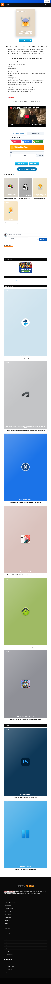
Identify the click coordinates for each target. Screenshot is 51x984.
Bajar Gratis (33, 163)
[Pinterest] (5, 56)
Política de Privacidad (9, 966)
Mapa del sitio (7, 923)
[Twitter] (5, 53)
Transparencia (7, 920)
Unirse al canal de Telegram (28, 169)
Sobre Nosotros (8, 914)
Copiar (41, 155)
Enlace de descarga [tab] (19, 133)
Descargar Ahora (24, 40)
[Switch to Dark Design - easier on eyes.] (45, 4)
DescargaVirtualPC (12, 980)
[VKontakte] (5, 67)
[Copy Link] (5, 73)
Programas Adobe (8, 936)
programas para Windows (9, 891)
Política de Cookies (9, 969)
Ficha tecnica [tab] (36, 133)
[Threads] (5, 70)
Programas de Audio (9, 942)
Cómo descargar (8, 905)
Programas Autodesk (9, 939)
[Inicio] (2, 4)
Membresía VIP (8, 911)
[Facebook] (5, 50)
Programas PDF (8, 948)
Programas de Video (9, 945)
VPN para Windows (9, 954)
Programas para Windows (10, 902)
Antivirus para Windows (9, 951)
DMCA (6, 972)
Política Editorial (8, 917)
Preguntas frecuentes (9, 908)
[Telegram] (5, 62)
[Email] (5, 59)
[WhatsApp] (5, 64)
